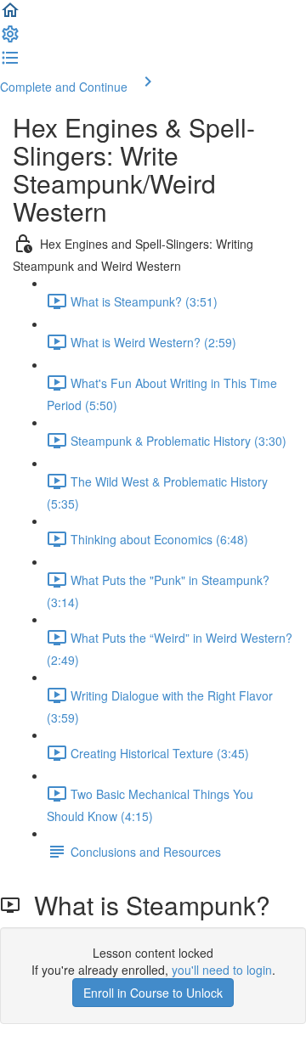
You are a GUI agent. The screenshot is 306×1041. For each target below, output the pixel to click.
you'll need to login (222, 969)
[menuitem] (10, 39)
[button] (10, 15)
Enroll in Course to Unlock (153, 992)
